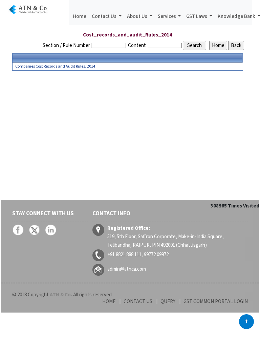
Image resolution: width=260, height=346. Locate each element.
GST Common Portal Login (215, 301)
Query (167, 301)
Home (79, 16)
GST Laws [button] (197, 16)
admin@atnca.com (126, 269)
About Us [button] (137, 16)
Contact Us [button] (104, 16)
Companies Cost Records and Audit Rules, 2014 (55, 66)
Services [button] (167, 16)
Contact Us (138, 301)
